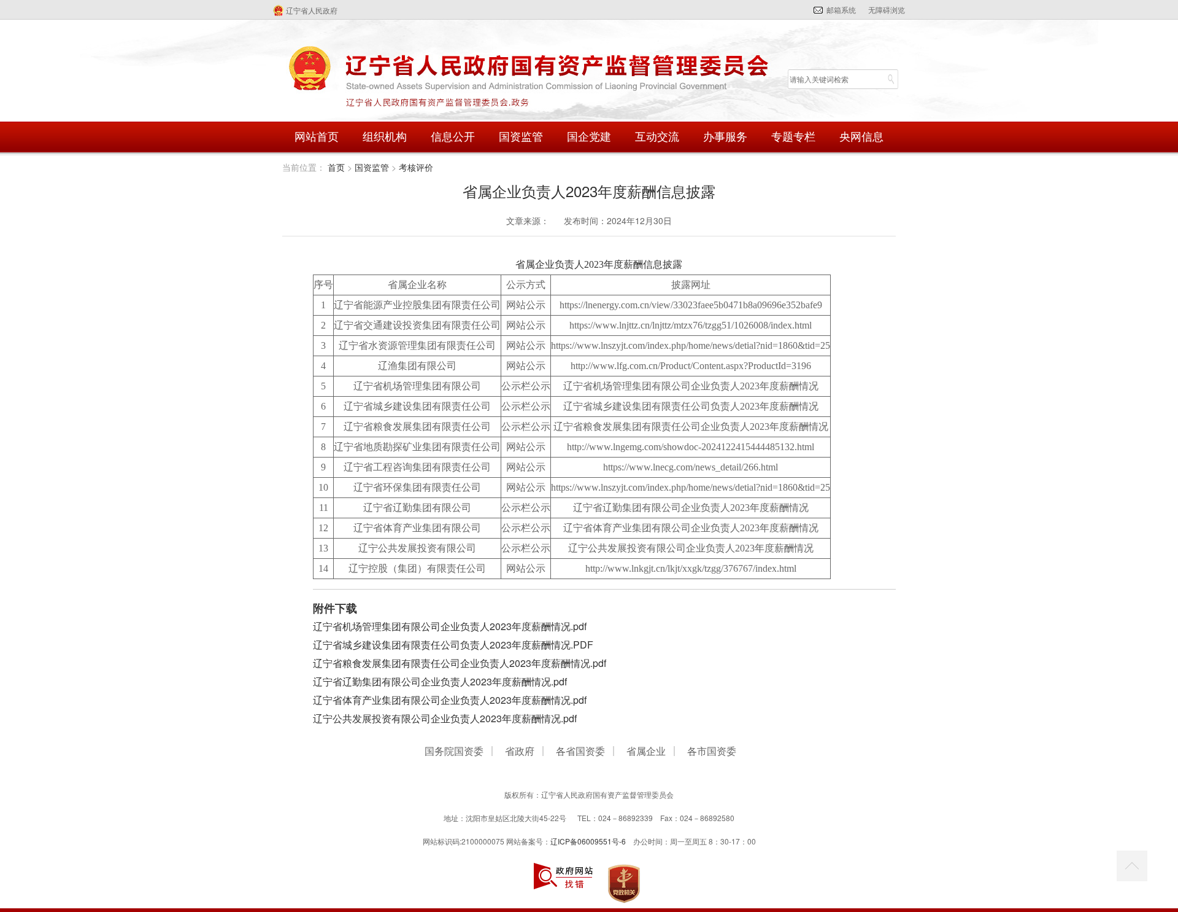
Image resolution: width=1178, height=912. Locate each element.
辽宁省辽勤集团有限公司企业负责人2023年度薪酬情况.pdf (440, 681)
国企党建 (589, 137)
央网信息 (861, 137)
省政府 (519, 752)
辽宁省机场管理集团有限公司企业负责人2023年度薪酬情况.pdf (450, 626)
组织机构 (385, 137)
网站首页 (316, 137)
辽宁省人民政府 (311, 10)
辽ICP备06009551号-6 (588, 841)
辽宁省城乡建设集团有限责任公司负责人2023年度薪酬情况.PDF (453, 644)
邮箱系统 (841, 9)
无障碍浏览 (886, 9)
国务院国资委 (454, 752)
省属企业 (646, 752)
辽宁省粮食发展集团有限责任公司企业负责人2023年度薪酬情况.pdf (459, 663)
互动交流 (657, 137)
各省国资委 (580, 752)
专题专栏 (793, 137)
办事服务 (725, 137)
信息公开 (453, 137)
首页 (336, 167)
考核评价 (416, 167)
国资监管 (521, 137)
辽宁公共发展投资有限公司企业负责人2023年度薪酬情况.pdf (445, 718)
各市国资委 (711, 752)
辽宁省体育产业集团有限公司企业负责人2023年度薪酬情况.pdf (450, 700)
